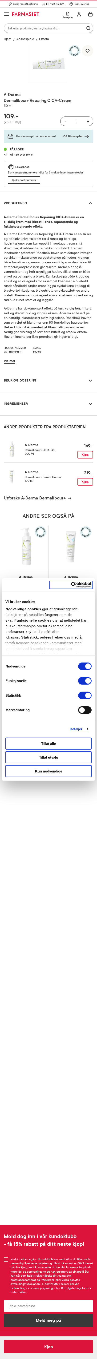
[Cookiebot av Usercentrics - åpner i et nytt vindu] (71, 585)
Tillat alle (48, 743)
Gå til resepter (73, 136)
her (58, 1288)
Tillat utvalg (48, 757)
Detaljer (76, 729)
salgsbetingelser (76, 1288)
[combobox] (48, 28)
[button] (48, 64)
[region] (48, 64)
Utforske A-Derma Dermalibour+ (35, 498)
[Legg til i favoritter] (87, 50)
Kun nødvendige (48, 771)
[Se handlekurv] (90, 14)
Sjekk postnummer (24, 180)
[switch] (85, 680)
